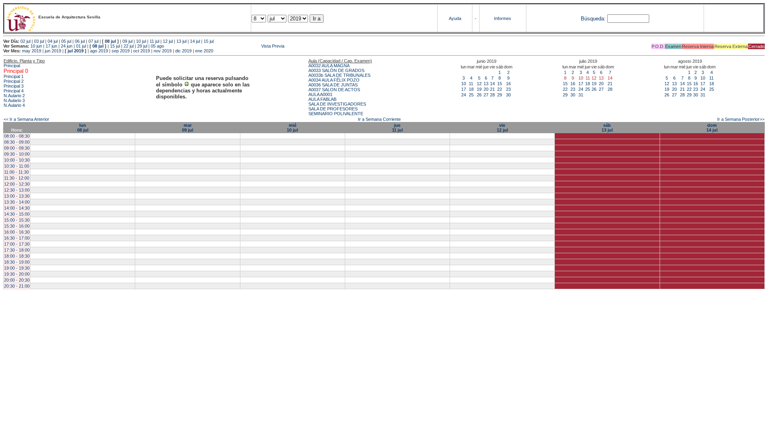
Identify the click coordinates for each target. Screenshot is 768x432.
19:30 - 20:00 (17, 274)
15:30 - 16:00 (17, 226)
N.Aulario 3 (14, 100)
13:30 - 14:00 (17, 202)
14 (492, 83)
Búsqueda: (593, 19)
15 (499, 83)
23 (508, 89)
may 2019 (31, 50)
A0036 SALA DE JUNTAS (333, 84)
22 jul (129, 46)
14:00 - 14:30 (17, 208)
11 (471, 83)
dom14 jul (712, 127)
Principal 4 (14, 90)
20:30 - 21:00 (17, 286)
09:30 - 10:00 (17, 154)
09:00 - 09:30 (17, 148)
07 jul (93, 41)
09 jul (127, 41)
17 (463, 89)
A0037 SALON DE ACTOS (334, 89)
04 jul (53, 41)
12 (479, 83)
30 (508, 94)
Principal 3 (14, 86)
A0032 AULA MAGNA (329, 65)
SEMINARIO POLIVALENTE (335, 113)
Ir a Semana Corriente (379, 119)
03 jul (39, 41)
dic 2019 (183, 50)
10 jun (36, 46)
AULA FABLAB (322, 99)
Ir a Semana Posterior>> (740, 119)
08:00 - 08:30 (17, 136)
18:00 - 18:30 (17, 256)
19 (479, 89)
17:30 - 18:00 (17, 250)
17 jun (51, 46)
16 (508, 83)
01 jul (81, 46)
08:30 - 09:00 (17, 142)
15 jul (209, 41)
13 (486, 83)
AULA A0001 (320, 94)
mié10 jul (292, 127)
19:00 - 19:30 (17, 268)
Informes (502, 18)
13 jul (181, 41)
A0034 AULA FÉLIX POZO (334, 80)
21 (492, 89)
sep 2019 (121, 50)
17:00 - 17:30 (17, 244)
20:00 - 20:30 (17, 280)
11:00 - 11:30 (16, 172)
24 (463, 94)
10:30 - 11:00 (16, 166)
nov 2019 (163, 50)
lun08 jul (82, 127)
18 (471, 89)
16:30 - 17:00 (17, 238)
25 (471, 94)
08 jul (110, 41)
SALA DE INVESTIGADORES (337, 104)
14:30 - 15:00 (17, 214)
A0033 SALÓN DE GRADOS (336, 70)
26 (479, 94)
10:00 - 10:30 (17, 160)
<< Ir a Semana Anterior (26, 119)
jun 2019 (53, 50)
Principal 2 (14, 81)
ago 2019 (99, 50)
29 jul (142, 46)
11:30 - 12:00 (16, 178)
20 (486, 89)
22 (499, 89)
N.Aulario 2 (14, 95)
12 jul (168, 41)
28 (492, 94)
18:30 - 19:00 (17, 262)
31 (580, 94)
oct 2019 (141, 50)
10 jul (141, 41)
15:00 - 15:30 (17, 220)
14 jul (195, 41)
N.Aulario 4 (14, 105)
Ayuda (455, 18)
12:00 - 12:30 (17, 184)
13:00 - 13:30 (17, 196)
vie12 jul (502, 127)
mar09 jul (187, 127)
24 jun (66, 46)
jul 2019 (76, 50)
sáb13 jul (607, 127)
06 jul (80, 41)
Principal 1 (14, 76)
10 (463, 83)
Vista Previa (224, 46)
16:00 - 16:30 (17, 232)
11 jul (154, 41)
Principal (12, 65)
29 (499, 94)
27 (486, 94)
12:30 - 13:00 (17, 190)
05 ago (157, 46)
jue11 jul (397, 127)
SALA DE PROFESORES (333, 108)
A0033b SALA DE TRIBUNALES (339, 75)
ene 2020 (204, 50)
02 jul (25, 41)
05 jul (66, 41)
